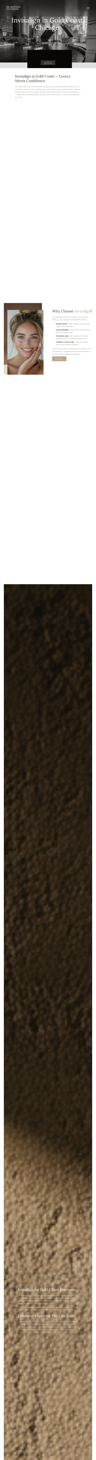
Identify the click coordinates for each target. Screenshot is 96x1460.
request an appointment (48, 62)
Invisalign (82, 311)
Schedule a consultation (59, 358)
